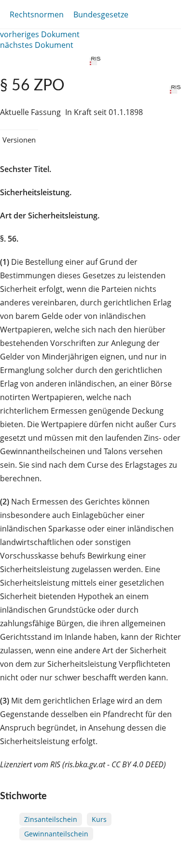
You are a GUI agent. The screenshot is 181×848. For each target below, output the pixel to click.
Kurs (99, 819)
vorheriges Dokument (40, 34)
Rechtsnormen (37, 14)
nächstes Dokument (36, 45)
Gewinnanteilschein (56, 833)
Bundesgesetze (100, 14)
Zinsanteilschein (50, 819)
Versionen (19, 139)
